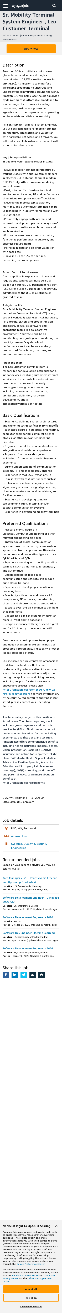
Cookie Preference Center (31, 1263)
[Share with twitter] (23, 975)
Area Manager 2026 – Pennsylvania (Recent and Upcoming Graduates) (30, 880)
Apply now (31, 48)
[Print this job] (41, 975)
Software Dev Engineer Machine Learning (29, 933)
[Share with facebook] (6, 975)
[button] (6, 6)
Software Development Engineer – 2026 (28, 917)
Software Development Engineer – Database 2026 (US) (31, 899)
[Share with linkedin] (15, 975)
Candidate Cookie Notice (25, 1275)
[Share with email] (32, 975)
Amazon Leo (19, 836)
